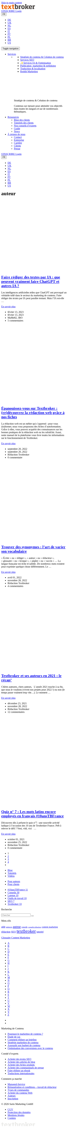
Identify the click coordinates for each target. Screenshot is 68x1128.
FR (4, 14)
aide (3, 926)
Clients (17, 145)
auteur (17, 926)
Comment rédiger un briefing (22, 1039)
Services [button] (12, 54)
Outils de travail (17, 898)
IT (9, 31)
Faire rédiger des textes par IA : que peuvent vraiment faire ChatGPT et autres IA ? (30, 281)
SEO (11, 901)
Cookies (12, 1118)
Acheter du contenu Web (20, 1093)
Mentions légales (16, 1115)
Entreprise (19, 140)
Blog (10, 870)
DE (9, 19)
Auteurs (11, 1095)
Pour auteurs (14, 881)
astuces (9, 927)
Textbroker (15, 904)
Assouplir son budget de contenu (24, 1045)
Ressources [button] (13, 117)
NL (9, 25)
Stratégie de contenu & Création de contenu (42, 57)
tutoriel (40, 931)
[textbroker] (18, 8)
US (9, 42)
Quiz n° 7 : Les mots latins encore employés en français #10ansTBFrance (32, 814)
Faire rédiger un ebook (19, 1070)
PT (9, 34)
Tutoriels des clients (24, 122)
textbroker (26, 931)
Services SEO (27, 59)
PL (9, 37)
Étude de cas (14, 1036)
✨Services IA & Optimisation (35, 63)
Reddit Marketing (29, 71)
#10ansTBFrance (18, 889)
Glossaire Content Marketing (15, 937)
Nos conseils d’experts (25, 125)
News (17, 131)
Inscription (13, 1098)
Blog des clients (22, 120)
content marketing (50, 927)
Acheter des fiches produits (21, 1064)
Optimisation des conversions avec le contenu (30, 1048)
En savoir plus (8, 306)
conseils (25, 927)
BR (9, 40)
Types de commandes (18, 1090)
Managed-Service (16, 1084)
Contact (18, 137)
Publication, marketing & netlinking (38, 65)
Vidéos (11, 876)
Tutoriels (12, 873)
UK (9, 22)
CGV (10, 1109)
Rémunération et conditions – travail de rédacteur (32, 1087)
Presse (17, 148)
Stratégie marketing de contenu (23, 1042)
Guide (17, 128)
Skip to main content (11, 2)
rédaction (5, 931)
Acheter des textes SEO (19, 1059)
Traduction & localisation (32, 68)
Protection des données (19, 1112)
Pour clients (13, 884)
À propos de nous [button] (16, 134)
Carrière (18, 143)
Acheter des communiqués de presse (26, 1067)
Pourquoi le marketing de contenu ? (25, 1034)
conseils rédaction (34, 927)
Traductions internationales (21, 1073)
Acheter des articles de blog (21, 1062)
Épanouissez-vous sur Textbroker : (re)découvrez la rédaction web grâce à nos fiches (33, 412)
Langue (13, 895)
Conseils (13, 892)
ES (9, 28)
